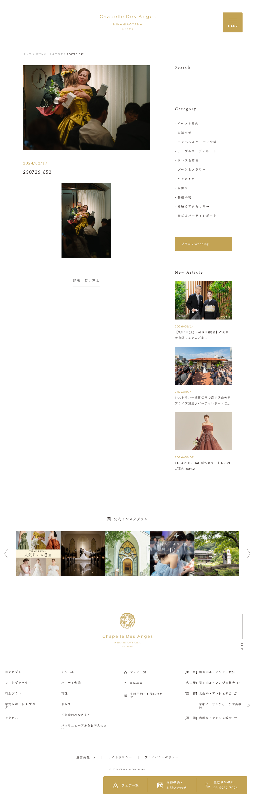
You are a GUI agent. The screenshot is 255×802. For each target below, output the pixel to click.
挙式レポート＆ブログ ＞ (51, 54)
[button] (6, 554)
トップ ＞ (29, 54)
